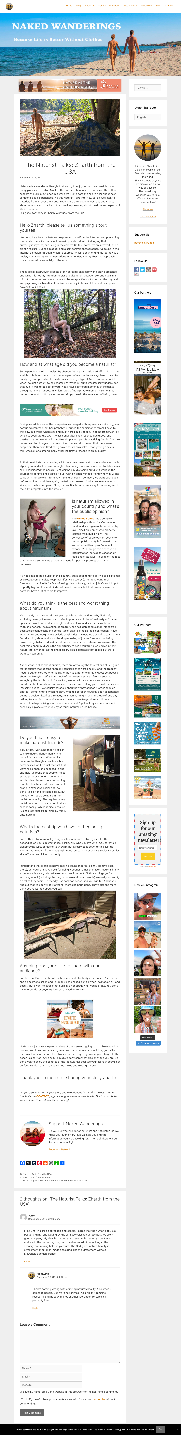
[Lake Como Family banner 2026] (147, 689)
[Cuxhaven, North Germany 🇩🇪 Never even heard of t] (147, 906)
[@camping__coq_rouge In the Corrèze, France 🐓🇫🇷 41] (147, 991)
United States (85, 518)
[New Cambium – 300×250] (147, 652)
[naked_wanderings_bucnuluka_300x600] (147, 351)
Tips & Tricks (130, 5)
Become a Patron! (59, 1149)
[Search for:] (147, 88)
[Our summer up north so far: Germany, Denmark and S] (147, 934)
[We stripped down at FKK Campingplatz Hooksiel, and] (147, 963)
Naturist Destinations (108, 5)
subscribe (99, 1399)
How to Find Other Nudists (36, 1177)
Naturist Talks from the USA (37, 1174)
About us (148, 209)
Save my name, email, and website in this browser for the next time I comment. (70, 1391)
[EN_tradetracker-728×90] (70, 415)
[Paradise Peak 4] (147, 716)
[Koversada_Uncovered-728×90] (70, 728)
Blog (78, 5)
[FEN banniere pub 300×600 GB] (147, 537)
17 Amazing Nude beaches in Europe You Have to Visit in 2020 (55, 1180)
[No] (177, 1429)
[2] (147, 797)
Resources (146, 5)
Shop (158, 5)
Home (69, 5)
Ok (160, 1429)
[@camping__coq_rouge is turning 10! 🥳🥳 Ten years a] (147, 1019)
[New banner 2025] (147, 413)
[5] (70, 1037)
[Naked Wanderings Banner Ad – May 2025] (147, 475)
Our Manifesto (148, 216)
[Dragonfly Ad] (147, 743)
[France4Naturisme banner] (70, 90)
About (88, 5)
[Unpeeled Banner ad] (147, 599)
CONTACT (42, 1096)
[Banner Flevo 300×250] (147, 770)
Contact (169, 5)
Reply (27, 1261)
